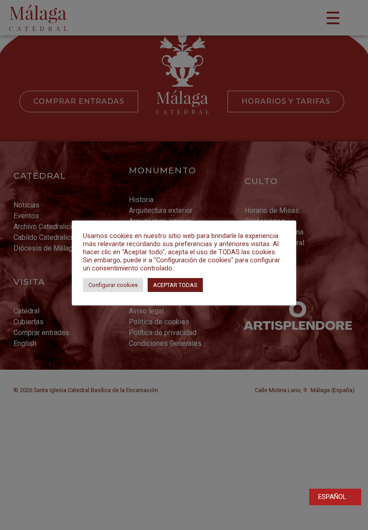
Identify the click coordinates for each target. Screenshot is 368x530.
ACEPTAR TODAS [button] (175, 285)
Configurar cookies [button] (113, 285)
